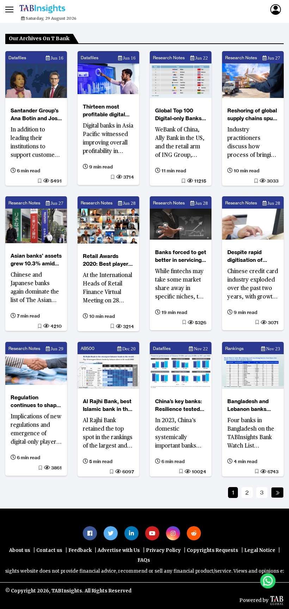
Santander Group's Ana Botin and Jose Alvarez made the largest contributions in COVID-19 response (36, 114)
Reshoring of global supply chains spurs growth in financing (252, 114)
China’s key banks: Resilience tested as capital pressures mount (178, 405)
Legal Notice (259, 550)
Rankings (234, 348)
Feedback (80, 550)
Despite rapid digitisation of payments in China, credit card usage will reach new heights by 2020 (251, 256)
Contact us (49, 550)
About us (19, 550)
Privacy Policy (163, 550)
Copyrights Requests (212, 550)
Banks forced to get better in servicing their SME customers (180, 256)
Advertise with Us (119, 550)
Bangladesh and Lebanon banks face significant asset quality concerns (248, 405)
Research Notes (169, 57)
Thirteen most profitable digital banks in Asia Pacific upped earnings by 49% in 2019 (107, 110)
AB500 (87, 348)
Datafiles (17, 57)
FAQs (143, 560)
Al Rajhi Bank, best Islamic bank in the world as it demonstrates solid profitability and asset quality (107, 405)
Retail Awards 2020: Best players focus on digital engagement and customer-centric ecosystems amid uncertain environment (107, 260)
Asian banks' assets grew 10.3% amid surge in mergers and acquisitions (36, 259)
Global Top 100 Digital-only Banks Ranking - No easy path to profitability (179, 114)
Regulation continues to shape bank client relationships (35, 401)
